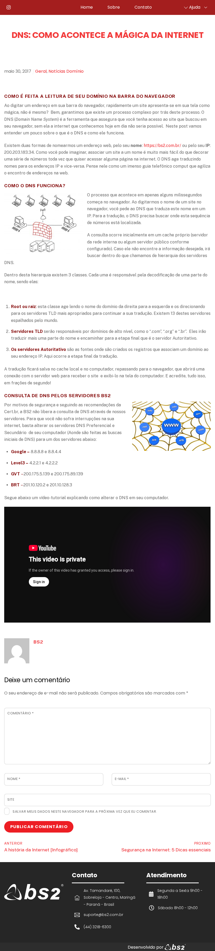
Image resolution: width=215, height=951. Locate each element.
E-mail (122, 779)
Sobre (114, 7)
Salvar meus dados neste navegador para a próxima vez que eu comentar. (85, 811)
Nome (13, 779)
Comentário (20, 713)
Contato (143, 7)
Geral (41, 71)
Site (10, 799)
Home (86, 7)
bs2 (38, 642)
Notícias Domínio (66, 71)
